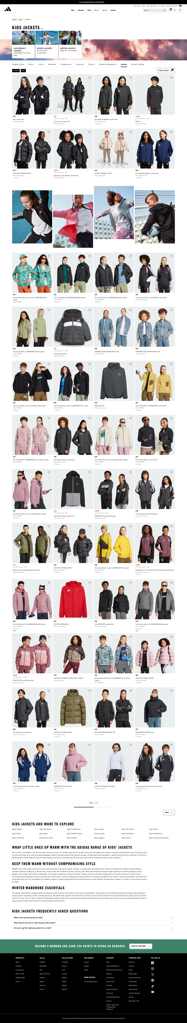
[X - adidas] (161, 975)
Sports (104, 10)
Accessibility (120, 1018)
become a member (171, 6)
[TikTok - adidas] (161, 986)
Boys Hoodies (72, 838)
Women (81, 10)
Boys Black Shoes (46, 838)
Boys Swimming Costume (159, 838)
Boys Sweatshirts (155, 834)
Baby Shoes (16, 834)
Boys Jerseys (99, 834)
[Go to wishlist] (174, 10)
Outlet (113, 10)
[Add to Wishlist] (49, 78)
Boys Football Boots (74, 834)
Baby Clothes (17, 829)
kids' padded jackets (35, 893)
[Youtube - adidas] (161, 992)
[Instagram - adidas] (161, 969)
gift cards (162, 6)
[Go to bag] (180, 10)
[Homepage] (7, 9)
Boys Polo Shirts (128, 829)
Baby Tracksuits (18, 838)
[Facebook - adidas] (161, 963)
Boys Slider (153, 829)
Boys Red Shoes (128, 834)
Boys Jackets (99, 829)
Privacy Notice (95, 1018)
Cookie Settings (67, 1018)
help (143, 6)
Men (73, 10)
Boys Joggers (99, 838)
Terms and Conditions (108, 1018)
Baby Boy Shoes (45, 829)
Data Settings (78, 1018)
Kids (89, 10)
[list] (93, 64)
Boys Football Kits (74, 829)
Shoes (96, 10)
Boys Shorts (126, 838)
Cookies (86, 1018)
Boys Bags (43, 834)
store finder (137, 6)
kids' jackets (79, 853)
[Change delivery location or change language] (180, 6)
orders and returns (152, 6)
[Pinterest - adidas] (161, 981)
